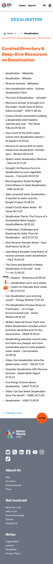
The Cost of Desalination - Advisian (26, 97)
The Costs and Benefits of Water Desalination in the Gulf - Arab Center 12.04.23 (24, 268)
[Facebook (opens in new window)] (28, 452)
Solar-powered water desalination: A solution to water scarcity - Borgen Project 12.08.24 (26, 198)
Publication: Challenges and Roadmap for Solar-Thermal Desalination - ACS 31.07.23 (22, 233)
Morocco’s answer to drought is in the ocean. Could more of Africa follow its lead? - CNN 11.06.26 (25, 106)
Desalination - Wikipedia (19, 73)
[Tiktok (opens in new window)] (8, 459)
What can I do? (13, 507)
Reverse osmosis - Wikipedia (22, 83)
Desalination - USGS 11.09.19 (22, 400)
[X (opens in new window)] (14, 452)
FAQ (8, 477)
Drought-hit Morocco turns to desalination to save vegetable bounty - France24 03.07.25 (23, 172)
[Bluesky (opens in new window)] (8, 452)
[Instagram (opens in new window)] (42, 452)
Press (8, 489)
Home (10, 33)
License (10, 545)
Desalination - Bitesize (19, 78)
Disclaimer (11, 549)
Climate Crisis (14, 413)
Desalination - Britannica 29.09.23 (26, 277)
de (44, 5)
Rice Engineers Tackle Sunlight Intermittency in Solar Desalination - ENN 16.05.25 (26, 185)
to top (42, 418)
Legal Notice (12, 541)
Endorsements (13, 485)
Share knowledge (15, 515)
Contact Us (11, 523)
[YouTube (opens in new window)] (35, 452)
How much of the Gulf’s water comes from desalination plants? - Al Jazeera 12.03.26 (26, 136)
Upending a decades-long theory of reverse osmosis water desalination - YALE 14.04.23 (26, 255)
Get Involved (16, 500)
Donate (9, 519)
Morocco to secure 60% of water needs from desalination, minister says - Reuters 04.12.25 (25, 150)
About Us (13, 470)
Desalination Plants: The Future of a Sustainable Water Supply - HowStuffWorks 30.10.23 (26, 220)
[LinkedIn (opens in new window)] (21, 452)
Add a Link (11, 511)
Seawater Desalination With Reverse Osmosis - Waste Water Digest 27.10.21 (26, 373)
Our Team (11, 481)
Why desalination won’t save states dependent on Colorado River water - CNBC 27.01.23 (26, 286)
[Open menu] (50, 5)
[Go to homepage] (6, 5)
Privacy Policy (13, 553)
